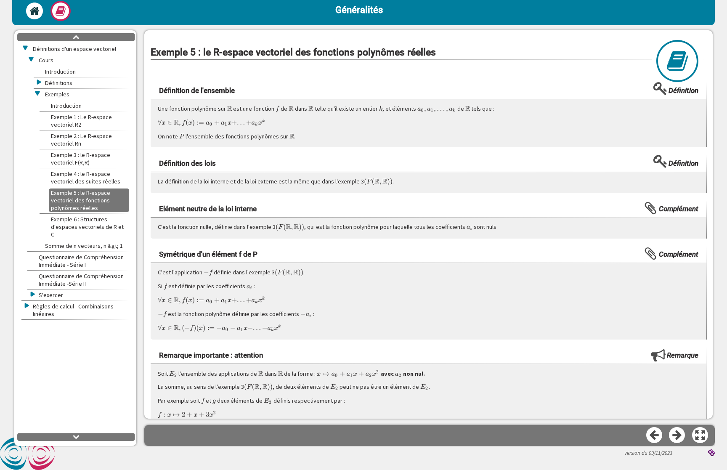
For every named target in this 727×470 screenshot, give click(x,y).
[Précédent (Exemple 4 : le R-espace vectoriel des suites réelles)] (654, 435)
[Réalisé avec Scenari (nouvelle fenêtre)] (711, 453)
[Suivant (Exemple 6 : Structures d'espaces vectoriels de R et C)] (677, 435)
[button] (700, 435)
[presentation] (229, 108)
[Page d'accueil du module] (34, 11)
